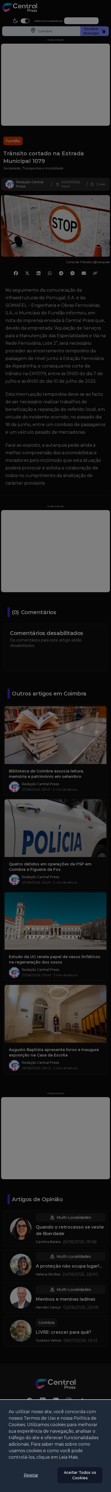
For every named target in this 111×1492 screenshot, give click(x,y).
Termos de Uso (40, 1418)
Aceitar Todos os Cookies (80, 1475)
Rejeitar (31, 1475)
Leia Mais (68, 1457)
